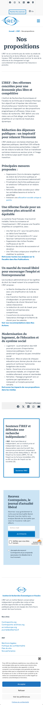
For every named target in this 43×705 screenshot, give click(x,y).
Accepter (21, 684)
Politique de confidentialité (20, 702)
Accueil (11, 31)
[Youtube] (28, 2)
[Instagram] (14, 2)
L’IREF (18, 31)
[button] (39, 659)
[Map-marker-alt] (33, 2)
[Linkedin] (23, 2)
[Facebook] (10, 2)
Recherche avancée (17, 12)
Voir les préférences (21, 697)
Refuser (21, 690)
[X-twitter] (19, 2)
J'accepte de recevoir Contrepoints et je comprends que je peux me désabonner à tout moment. (21, 554)
